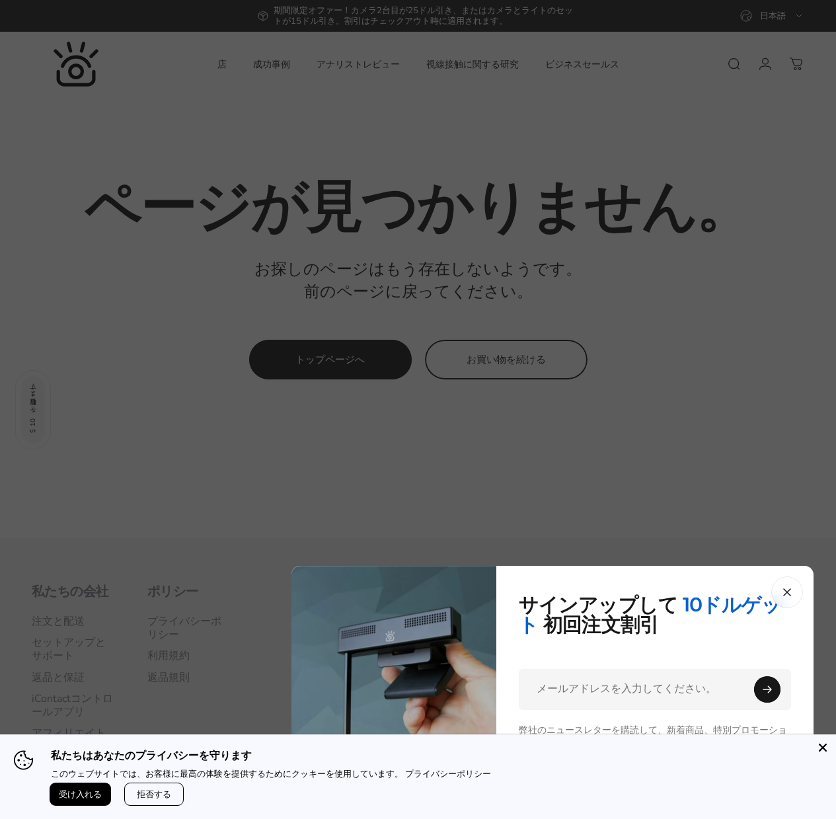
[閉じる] (787, 592)
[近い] (822, 747)
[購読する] (767, 689)
